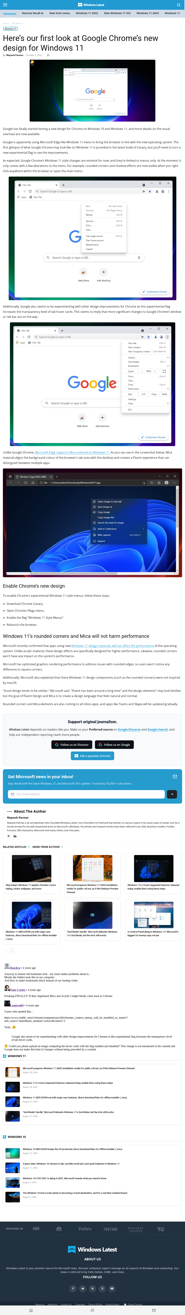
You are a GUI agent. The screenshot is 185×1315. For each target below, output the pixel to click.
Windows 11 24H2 (148, 13)
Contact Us (66, 1304)
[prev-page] (6, 950)
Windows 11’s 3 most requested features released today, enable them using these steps (68, 1083)
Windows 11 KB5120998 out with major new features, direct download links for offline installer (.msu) (31, 935)
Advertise (52, 1304)
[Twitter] (10, 836)
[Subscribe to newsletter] (154, 1310)
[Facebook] (73, 1288)
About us (39, 1304)
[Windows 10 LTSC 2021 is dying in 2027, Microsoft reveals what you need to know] (12, 1182)
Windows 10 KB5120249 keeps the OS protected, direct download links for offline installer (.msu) (72, 1149)
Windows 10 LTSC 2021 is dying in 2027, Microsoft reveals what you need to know (64, 1178)
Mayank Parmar (14, 55)
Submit (172, 794)
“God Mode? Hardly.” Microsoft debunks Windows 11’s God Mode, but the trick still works (68, 1112)
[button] (179, 5)
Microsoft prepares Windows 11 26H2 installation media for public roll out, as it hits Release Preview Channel (92, 889)
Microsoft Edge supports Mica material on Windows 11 (72, 452)
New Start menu (60, 13)
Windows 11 (10, 28)
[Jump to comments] (92, 1310)
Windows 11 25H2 (87, 13)
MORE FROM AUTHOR (46, 847)
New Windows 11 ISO (117, 13)
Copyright (80, 1304)
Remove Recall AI (33, 13)
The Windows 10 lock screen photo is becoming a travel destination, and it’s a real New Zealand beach (75, 1193)
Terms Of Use (95, 1304)
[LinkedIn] (17, 836)
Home (6, 23)
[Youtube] (112, 1288)
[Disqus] (92, 1007)
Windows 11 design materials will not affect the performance (112, 646)
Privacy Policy (112, 1304)
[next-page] (11, 950)
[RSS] (92, 1288)
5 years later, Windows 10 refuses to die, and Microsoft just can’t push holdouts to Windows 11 (71, 1163)
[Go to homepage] (31, 1310)
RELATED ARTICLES (14, 847)
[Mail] (82, 1288)
